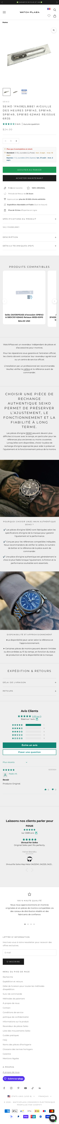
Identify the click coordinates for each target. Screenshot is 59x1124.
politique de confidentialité (16, 1017)
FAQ (5, 1040)
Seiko (6, 102)
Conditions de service (13, 1012)
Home (5, 22)
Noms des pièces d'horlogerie (17, 1044)
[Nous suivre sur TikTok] (32, 1088)
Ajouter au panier (29, 170)
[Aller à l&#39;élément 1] (6, 92)
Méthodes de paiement (14, 998)
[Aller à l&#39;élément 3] (24, 92)
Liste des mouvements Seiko (16, 1031)
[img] (9, 770)
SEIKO (29, 433)
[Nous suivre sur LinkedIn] (39, 1088)
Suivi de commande (12, 994)
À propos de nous (11, 1003)
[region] (29, 906)
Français (44, 1096)
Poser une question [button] (29, 752)
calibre (26, 369)
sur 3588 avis (28, 833)
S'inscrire (13, 962)
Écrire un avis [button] (29, 745)
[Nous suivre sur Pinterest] (18, 1088)
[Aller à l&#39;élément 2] (15, 92)
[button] (9, 124)
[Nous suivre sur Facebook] (4, 1088)
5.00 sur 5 (36, 716)
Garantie (7, 1054)
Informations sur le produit (16, 1021)
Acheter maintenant (29, 178)
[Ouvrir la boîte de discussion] (53, 1118)
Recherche (8, 977)
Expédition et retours (13, 981)
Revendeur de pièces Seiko (15, 1026)
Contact (6, 1008)
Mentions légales (11, 1058)
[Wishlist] (49, 15)
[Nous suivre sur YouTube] (25, 1088)
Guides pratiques (11, 1035)
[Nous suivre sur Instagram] (11, 1088)
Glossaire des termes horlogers (18, 1049)
